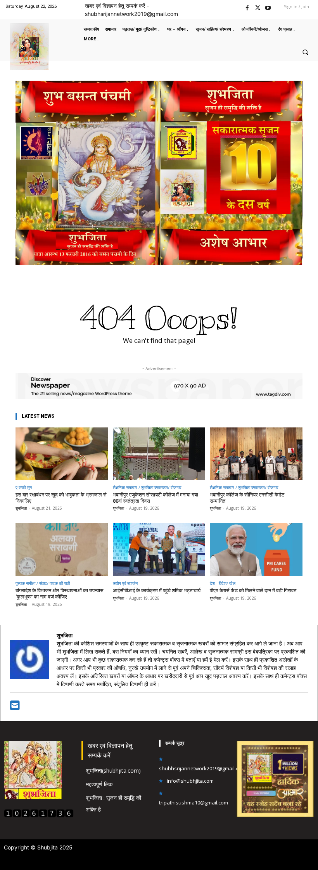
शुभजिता (21, 508)
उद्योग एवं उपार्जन (125, 583)
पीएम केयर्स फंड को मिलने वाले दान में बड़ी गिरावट (253, 590)
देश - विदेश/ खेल (222, 583)
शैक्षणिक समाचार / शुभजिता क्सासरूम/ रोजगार (147, 487)
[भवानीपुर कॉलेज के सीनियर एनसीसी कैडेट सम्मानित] (256, 453)
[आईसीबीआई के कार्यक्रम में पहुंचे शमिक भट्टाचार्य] (159, 549)
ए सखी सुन (24, 487)
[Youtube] (268, 6)
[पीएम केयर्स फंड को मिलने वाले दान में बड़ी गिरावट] (256, 549)
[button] (305, 52)
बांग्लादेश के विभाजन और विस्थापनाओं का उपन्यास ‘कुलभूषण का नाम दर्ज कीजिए (60, 594)
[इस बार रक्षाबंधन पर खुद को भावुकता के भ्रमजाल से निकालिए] (62, 453)
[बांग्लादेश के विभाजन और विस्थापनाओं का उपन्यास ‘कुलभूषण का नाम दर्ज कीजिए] (62, 549)
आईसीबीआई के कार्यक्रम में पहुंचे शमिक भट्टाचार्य (156, 590)
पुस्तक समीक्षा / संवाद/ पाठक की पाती (43, 583)
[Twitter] (257, 6)
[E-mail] (15, 707)
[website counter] (39, 815)
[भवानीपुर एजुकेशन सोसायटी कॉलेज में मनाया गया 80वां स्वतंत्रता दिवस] (159, 453)
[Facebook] (247, 6)
